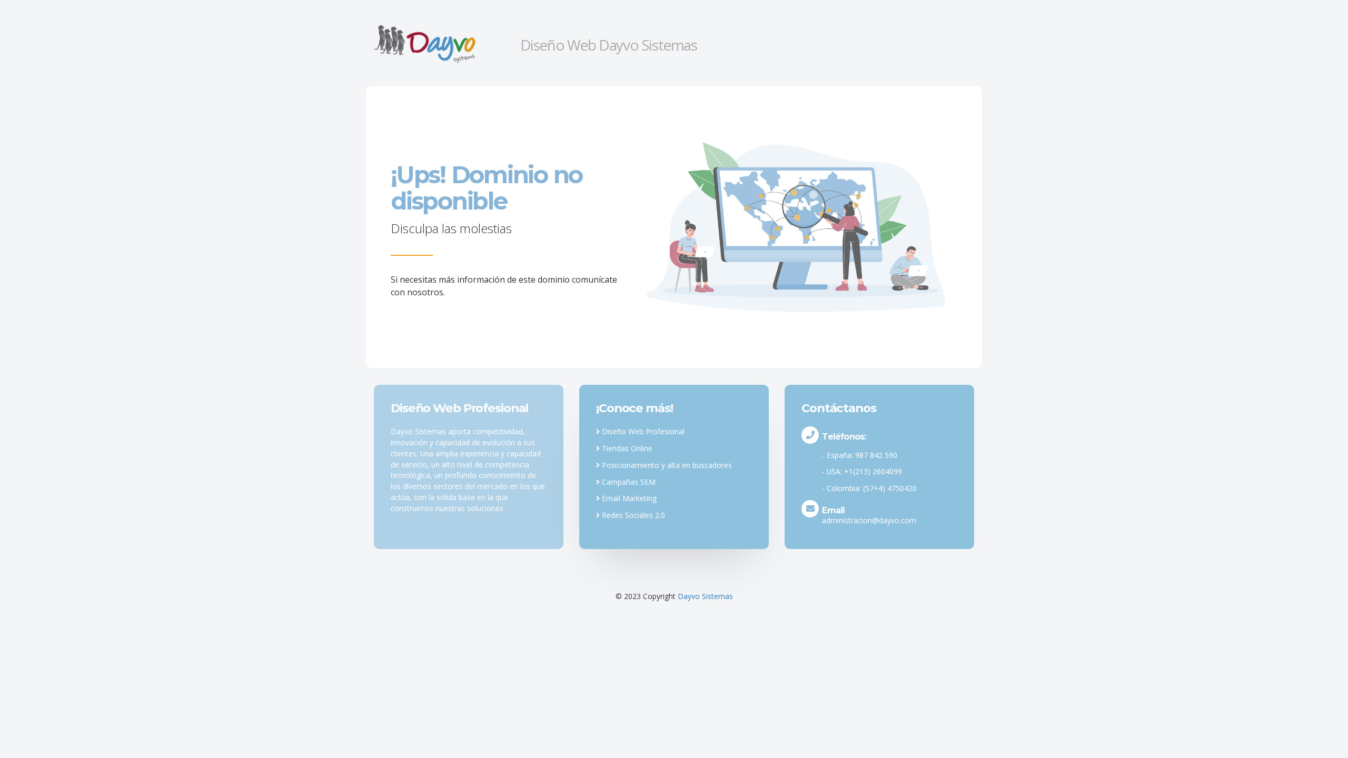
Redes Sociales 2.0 (632, 515)
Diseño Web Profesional (642, 431)
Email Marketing (628, 498)
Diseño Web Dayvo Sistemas (608, 45)
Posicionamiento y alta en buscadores (666, 465)
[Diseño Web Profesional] (443, 43)
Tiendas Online (626, 448)
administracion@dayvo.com (869, 520)
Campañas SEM (628, 482)
